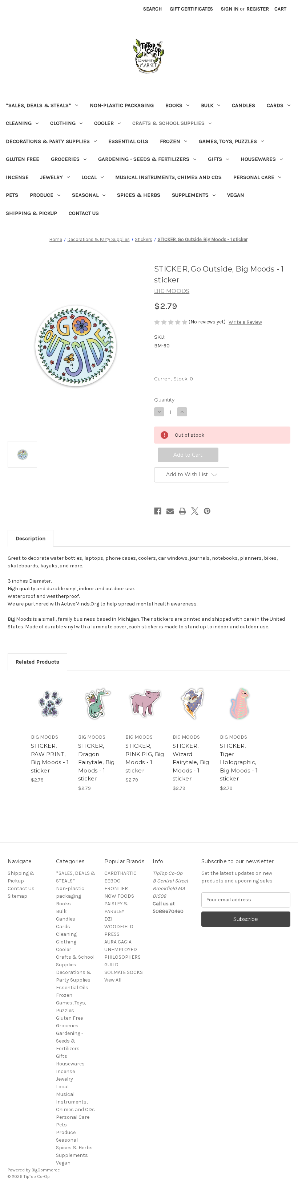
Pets (12, 195)
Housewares (258, 159)
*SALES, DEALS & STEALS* (38, 105)
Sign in (229, 9)
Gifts (215, 159)
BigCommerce (46, 1169)
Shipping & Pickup (31, 213)
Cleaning (19, 123)
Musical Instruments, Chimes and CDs (168, 177)
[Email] (170, 511)
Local (89, 177)
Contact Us (84, 213)
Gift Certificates (191, 9)
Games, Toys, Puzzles (228, 141)
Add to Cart (51, 712)
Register (257, 9)
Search (152, 9)
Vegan (235, 195)
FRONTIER (116, 888)
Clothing (63, 123)
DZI (108, 919)
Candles (243, 105)
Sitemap (17, 896)
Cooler (104, 123)
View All (112, 980)
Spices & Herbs (138, 195)
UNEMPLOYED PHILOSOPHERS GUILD (122, 957)
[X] (194, 511)
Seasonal (85, 195)
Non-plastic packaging (122, 105)
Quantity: (165, 400)
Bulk (207, 105)
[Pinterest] (207, 511)
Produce (41, 195)
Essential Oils (128, 141)
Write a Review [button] (245, 322)
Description (30, 538)
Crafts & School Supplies (168, 123)
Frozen (170, 141)
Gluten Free (22, 159)
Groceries (65, 159)
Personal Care (253, 177)
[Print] (182, 511)
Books (173, 105)
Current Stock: (173, 379)
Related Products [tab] (37, 661)
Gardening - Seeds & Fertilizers (143, 159)
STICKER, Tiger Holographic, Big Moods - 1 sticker (239, 762)
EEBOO (112, 881)
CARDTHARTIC (120, 873)
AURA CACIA (118, 942)
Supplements (190, 195)
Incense (17, 177)
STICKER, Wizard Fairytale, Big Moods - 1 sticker (191, 762)
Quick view (51, 694)
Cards (275, 105)
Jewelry (51, 177)
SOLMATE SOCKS (123, 972)
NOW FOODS (119, 896)
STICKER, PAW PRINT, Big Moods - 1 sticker (50, 758)
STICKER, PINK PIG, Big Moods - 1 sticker (144, 758)
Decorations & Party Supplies (48, 141)
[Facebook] (157, 511)
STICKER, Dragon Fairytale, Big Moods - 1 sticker (96, 762)
